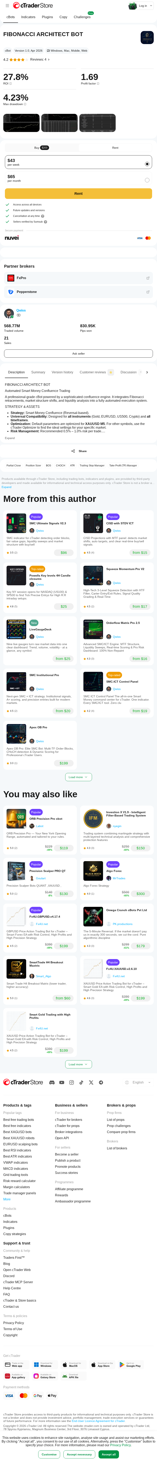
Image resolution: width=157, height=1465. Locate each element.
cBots (11, 17)
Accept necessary (79, 1454)
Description (16, 372)
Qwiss (21, 310)
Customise (49, 1454)
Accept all (109, 1454)
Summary (38, 372)
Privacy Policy (120, 1445)
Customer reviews (93, 372)
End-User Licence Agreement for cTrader (98, 1421)
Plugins (47, 17)
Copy (63, 17)
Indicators (28, 17)
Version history (62, 372)
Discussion (129, 372)
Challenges (83, 15)
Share (83, 451)
